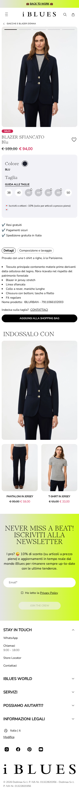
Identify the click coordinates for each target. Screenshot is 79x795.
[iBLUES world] (73, 678)
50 (68, 193)
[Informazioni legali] (73, 718)
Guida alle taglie (17, 184)
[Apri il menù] (6, 15)
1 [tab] (10, 29)
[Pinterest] (29, 749)
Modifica (8, 737)
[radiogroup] (25, 164)
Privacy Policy (49, 593)
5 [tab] (68, 29)
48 (58, 193)
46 (48, 193)
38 (9, 193)
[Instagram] (6, 749)
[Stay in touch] (73, 629)
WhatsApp (10, 638)
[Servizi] (73, 692)
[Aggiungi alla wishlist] (74, 139)
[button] (39, 77)
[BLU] (25, 164)
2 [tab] (25, 29)
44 (38, 193)
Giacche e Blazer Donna (21, 23)
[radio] (25, 164)
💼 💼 (39, 3)
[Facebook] (18, 749)
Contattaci (10, 666)
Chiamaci (9, 646)
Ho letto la (41, 593)
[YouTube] (40, 749)
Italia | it (15, 731)
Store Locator (12, 658)
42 (28, 193)
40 (18, 193)
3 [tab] (39, 29)
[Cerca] (64, 14)
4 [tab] (54, 29)
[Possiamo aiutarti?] (73, 705)
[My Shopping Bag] (73, 14)
